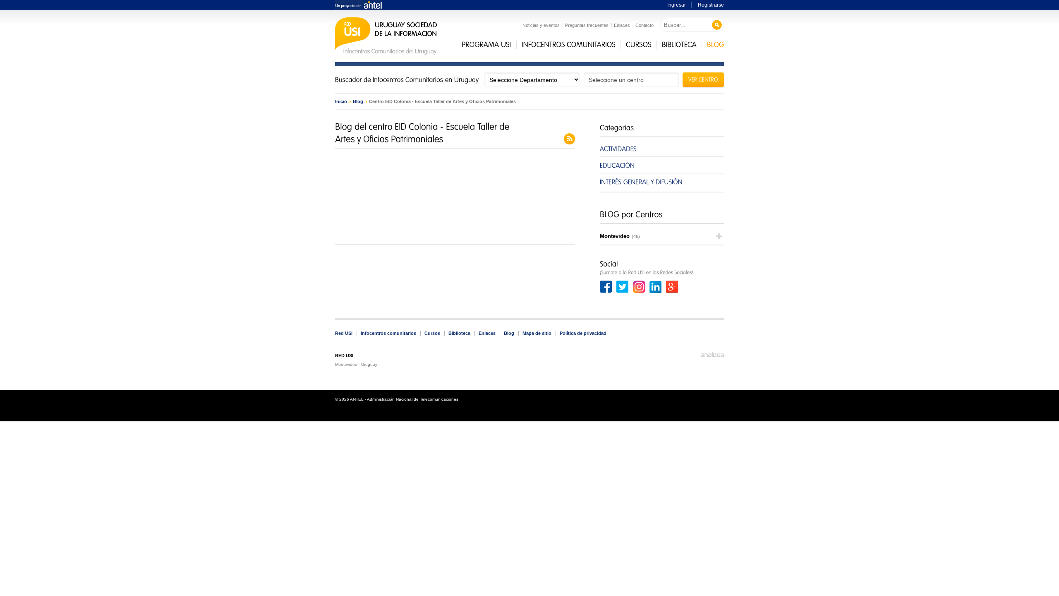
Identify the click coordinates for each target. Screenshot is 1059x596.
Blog (358, 101)
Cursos (432, 333)
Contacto (644, 25)
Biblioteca (459, 333)
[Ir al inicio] (386, 53)
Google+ (672, 287)
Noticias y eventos (541, 25)
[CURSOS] (639, 45)
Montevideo (620, 236)
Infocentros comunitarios (388, 333)
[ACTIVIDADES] (662, 148)
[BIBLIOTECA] (679, 45)
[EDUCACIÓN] (662, 165)
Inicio (341, 101)
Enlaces (622, 25)
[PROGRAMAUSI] (486, 45)
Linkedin (655, 287)
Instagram (639, 287)
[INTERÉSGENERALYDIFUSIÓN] (662, 181)
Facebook (606, 287)
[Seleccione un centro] (631, 79)
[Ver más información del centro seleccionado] (703, 80)
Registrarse (711, 5)
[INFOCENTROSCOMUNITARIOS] (569, 45)
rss (569, 138)
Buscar (717, 25)
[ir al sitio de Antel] (358, 5)
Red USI (343, 333)
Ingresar (676, 5)
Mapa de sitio (536, 333)
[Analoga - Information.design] (712, 355)
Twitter (622, 287)
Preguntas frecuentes (587, 25)
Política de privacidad (583, 333)
